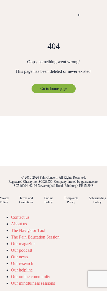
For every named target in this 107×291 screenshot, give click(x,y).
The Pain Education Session (35, 237)
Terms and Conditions (26, 200)
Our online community (30, 276)
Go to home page (53, 89)
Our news (19, 256)
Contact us (20, 217)
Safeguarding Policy (97, 200)
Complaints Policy (71, 200)
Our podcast (21, 250)
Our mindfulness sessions (33, 283)
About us (19, 223)
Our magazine (23, 243)
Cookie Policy (48, 200)
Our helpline (22, 270)
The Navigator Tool (28, 230)
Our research (22, 263)
